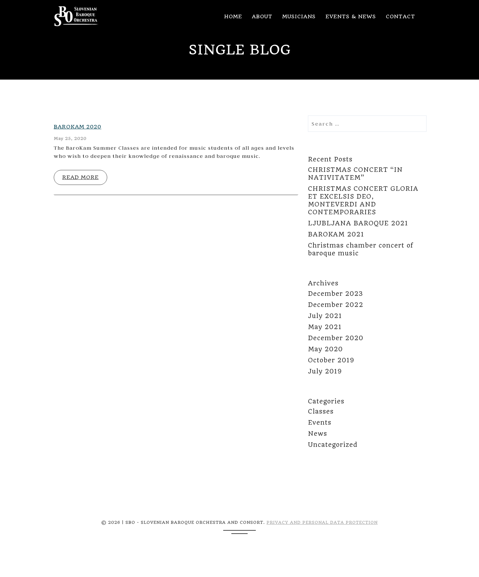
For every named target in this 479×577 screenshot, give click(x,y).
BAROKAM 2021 (336, 234)
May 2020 (325, 349)
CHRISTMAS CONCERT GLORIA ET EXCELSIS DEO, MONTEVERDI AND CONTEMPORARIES (363, 200)
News (317, 433)
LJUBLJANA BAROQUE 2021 (358, 223)
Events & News (351, 16)
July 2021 (325, 316)
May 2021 (324, 327)
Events (319, 422)
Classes (321, 411)
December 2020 (335, 338)
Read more (80, 177)
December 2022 (335, 305)
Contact (400, 16)
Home (233, 16)
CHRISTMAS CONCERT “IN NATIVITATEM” (355, 173)
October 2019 (331, 360)
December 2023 (335, 293)
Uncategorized (332, 444)
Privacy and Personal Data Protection (322, 522)
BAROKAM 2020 (77, 127)
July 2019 (325, 371)
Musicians (299, 16)
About (262, 16)
